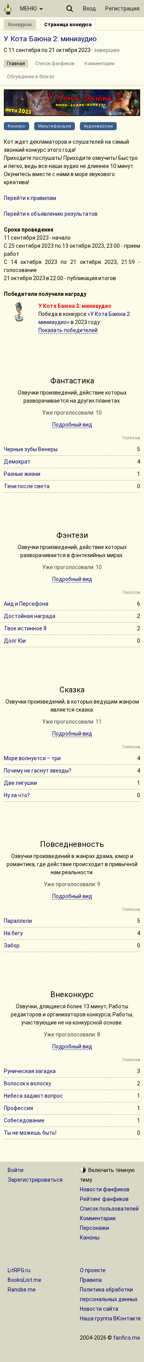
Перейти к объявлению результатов (51, 214)
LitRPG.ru (19, 1270)
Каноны (89, 1237)
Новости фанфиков (104, 1189)
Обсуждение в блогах (30, 76)
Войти (15, 1170)
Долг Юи (15, 641)
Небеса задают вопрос (33, 1096)
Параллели (18, 921)
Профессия (18, 1108)
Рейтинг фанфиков (104, 1199)
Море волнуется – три (32, 758)
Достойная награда (29, 616)
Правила (91, 1280)
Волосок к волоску (27, 1083)
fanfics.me (126, 1338)
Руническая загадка (30, 1071)
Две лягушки (20, 783)
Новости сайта (99, 1309)
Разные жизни (22, 474)
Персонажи (94, 1228)
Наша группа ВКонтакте (110, 1318)
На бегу (13, 933)
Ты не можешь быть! (30, 1133)
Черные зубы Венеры (31, 449)
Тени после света (27, 486)
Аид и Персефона (26, 604)
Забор (12, 945)
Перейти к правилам (30, 198)
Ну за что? (17, 795)
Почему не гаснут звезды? (37, 770)
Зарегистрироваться (35, 1180)
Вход (89, 8)
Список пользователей (109, 1209)
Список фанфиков (54, 63)
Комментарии (99, 63)
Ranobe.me (22, 1289)
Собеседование (24, 1120)
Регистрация (122, 8)
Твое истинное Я (25, 628)
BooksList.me (24, 1280)
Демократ (17, 461)
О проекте (93, 1270)
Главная (16, 63)
